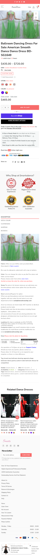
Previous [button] (4, 415)
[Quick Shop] (17, 417)
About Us (4, 480)
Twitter (15, 162)
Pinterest (24, 162)
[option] (20, 24)
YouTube (18, 445)
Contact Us (4, 495)
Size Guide (7, 70)
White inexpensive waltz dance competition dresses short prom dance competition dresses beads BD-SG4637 (10, 424)
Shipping (4, 227)
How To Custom (6, 513)
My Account (5, 509)
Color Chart (4, 506)
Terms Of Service (6, 486)
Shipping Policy (6, 492)
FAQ (2, 498)
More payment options (16, 120)
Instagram (14, 445)
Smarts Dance (10, 368)
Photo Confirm (5, 522)
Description (5, 217)
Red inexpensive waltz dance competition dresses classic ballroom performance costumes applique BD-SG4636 (29, 424)
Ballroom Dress (30, 370)
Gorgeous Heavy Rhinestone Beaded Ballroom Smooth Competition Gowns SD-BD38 (20, 548)
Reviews (4, 231)
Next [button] (36, 415)
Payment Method (6, 519)
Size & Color (5, 220)
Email (22, 162)
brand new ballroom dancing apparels (26, 372)
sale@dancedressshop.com (23, 301)
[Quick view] (17, 402)
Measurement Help (7, 516)
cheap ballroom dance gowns (10, 374)
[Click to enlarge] (35, 13)
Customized (5, 224)
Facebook (12, 162)
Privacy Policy (5, 483)
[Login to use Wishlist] (35, 18)
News (3, 503)
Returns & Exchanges (7, 489)
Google (18, 162)
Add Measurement (7, 77)
